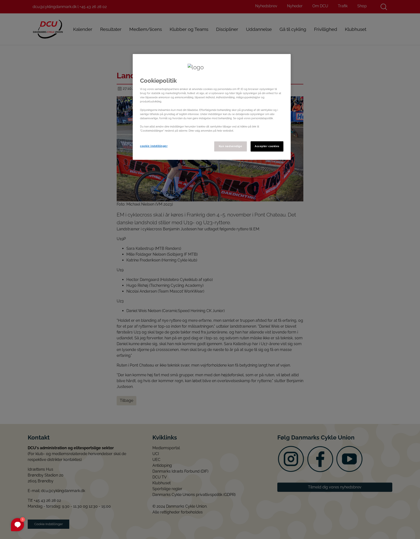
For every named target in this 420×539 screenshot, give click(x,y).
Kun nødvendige (230, 146)
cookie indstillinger (153, 146)
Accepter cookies (267, 146)
